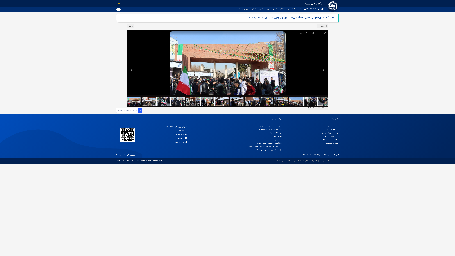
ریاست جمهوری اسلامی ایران (330, 133)
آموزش (323, 161)
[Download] (319, 33)
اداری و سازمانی (257, 8)
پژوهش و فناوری (314, 161)
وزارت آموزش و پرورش (331, 143)
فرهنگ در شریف (302, 161)
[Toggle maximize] (325, 33)
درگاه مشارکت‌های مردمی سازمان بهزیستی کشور (268, 150)
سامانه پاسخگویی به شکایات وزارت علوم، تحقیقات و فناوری (265, 147)
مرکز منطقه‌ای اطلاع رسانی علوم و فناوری (270, 129)
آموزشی (267, 8)
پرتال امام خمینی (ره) (332, 129)
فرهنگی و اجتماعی (278, 8)
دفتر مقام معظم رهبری (331, 126)
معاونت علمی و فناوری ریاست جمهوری (271, 126)
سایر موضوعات (244, 8)
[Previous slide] (131, 70)
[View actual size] (313, 33)
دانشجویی (291, 8)
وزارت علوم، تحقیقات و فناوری (329, 140)
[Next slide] (323, 70)
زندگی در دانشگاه (290, 161)
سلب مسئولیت (277, 140)
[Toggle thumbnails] (307, 33)
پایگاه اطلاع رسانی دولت (331, 136)
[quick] (119, 4)
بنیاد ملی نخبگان (277, 136)
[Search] (118, 9)
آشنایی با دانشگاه (332, 161)
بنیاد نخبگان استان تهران (275, 133)
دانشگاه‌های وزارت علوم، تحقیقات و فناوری (269, 143)
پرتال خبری (280, 161)
